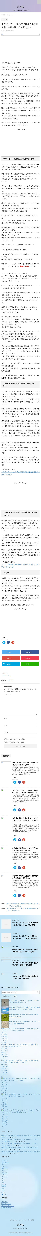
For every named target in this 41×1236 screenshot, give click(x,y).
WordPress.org (6, 1208)
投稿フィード (6, 1204)
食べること (5, 1194)
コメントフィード (7, 1206)
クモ (2, 1170)
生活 (2, 1192)
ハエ (2, 1180)
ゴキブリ (4, 1172)
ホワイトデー (6, 675)
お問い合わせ (13, 1220)
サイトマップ (22, 1220)
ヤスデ (3, 1184)
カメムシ (4, 1168)
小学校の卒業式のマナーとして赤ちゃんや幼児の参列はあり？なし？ (25, 849)
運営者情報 (31, 1220)
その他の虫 (5, 1162)
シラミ (3, 1174)
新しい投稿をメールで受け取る (15, 742)
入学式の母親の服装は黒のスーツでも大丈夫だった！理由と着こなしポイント (25, 820)
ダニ (2, 1178)
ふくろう (11, 680)
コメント (7, 694)
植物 (2, 1188)
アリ (2, 1164)
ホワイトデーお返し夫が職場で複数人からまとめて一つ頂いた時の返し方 (25, 791)
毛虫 (2, 1190)
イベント (5, 673)
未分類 (3, 1186)
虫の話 (20, 6)
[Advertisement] (20, 142)
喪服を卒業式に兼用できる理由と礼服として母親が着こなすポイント (25, 764)
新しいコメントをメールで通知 (15, 739)
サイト (6, 732)
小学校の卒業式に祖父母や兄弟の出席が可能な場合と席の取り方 (25, 877)
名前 (5, 718)
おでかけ (4, 1161)
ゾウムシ (4, 1176)
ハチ (2, 1182)
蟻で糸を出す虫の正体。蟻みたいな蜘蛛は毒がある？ (19, 1147)
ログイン (4, 1202)
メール (6, 725)
